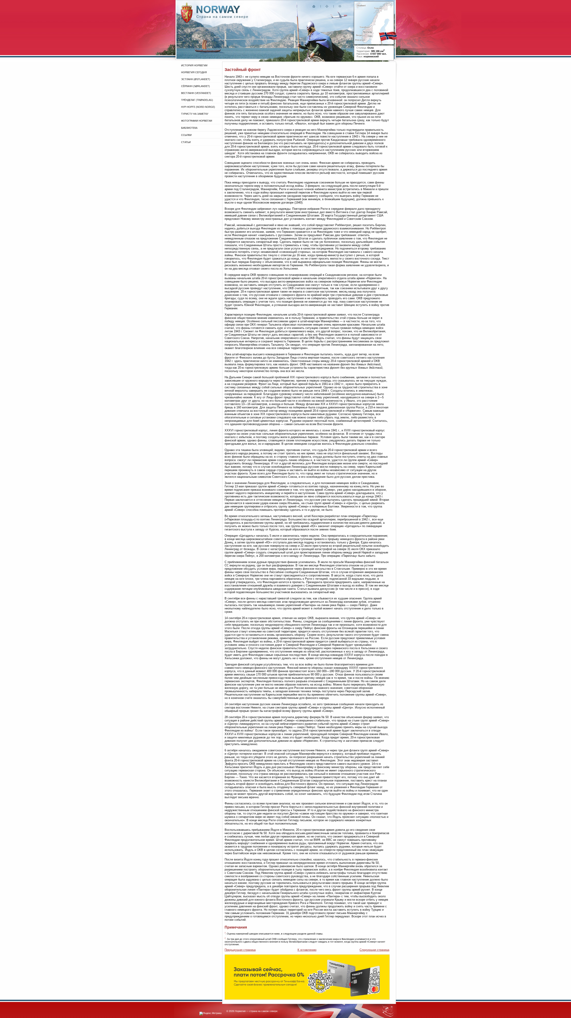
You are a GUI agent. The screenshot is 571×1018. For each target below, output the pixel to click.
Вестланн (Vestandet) (196, 93)
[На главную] (314, 7)
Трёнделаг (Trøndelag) (197, 100)
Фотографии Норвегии (196, 120)
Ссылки (186, 135)
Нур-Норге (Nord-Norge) (198, 107)
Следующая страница (374, 950)
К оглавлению (307, 950)
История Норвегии (194, 65)
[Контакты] (340, 7)
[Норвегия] (222, 17)
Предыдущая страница (240, 950)
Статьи (186, 142)
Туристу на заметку (194, 113)
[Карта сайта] (327, 7)
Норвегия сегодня (194, 72)
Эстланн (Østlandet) (195, 79)
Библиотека (189, 128)
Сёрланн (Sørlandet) (195, 86)
